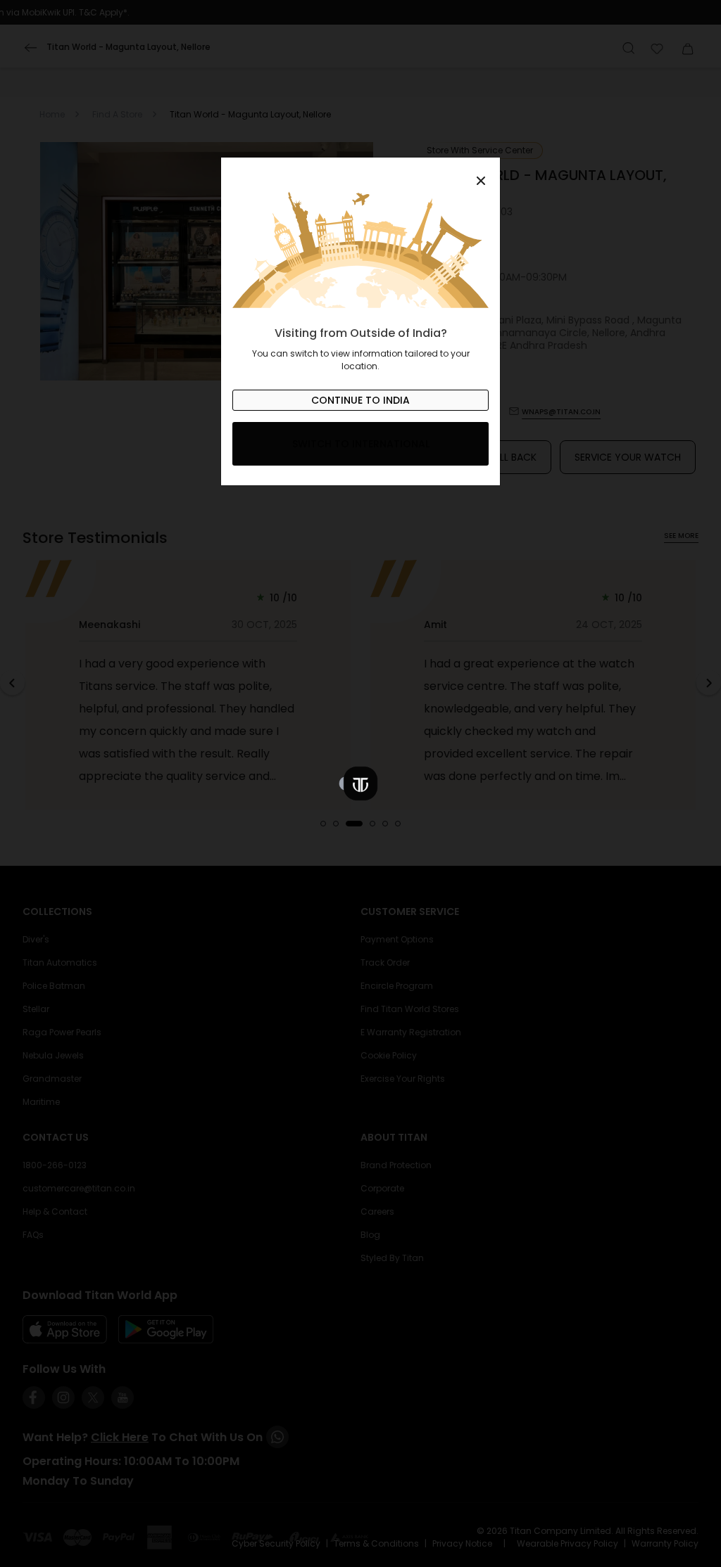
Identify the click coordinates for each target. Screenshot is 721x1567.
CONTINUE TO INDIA (360, 400)
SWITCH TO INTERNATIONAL (361, 444)
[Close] (360, 173)
